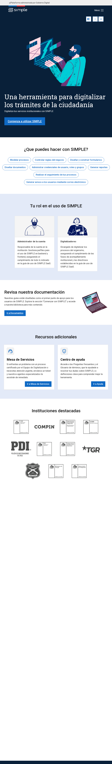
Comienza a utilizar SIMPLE (25, 121)
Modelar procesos (19, 160)
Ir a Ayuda (98, 384)
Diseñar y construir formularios (86, 160)
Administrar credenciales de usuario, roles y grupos (58, 167)
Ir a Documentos (15, 313)
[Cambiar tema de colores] (88, 19)
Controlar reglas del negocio (49, 160)
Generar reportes (98, 167)
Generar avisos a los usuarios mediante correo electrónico (56, 182)
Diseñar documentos (15, 167)
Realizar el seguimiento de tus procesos (56, 174)
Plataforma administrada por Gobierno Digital (30, 3)
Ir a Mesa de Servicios (38, 384)
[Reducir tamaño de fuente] (95, 19)
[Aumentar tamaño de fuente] (101, 19)
